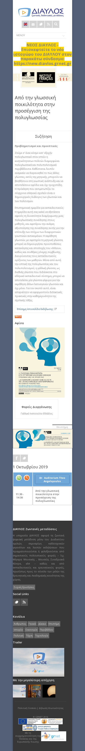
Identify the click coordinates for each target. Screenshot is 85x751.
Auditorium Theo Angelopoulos (54, 479)
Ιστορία (18, 629)
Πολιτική (19, 635)
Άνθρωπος (20, 624)
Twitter (41, 24)
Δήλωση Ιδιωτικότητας (51, 708)
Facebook (16, 458)
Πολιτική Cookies (27, 708)
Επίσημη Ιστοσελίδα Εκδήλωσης (35, 309)
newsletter (33, 24)
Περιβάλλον (46, 629)
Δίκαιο (42, 624)
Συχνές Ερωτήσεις (24, 587)
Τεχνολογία (41, 635)
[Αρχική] (40, 12)
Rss (48, 24)
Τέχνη (29, 635)
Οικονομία (31, 629)
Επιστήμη (62, 426)
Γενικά (32, 624)
